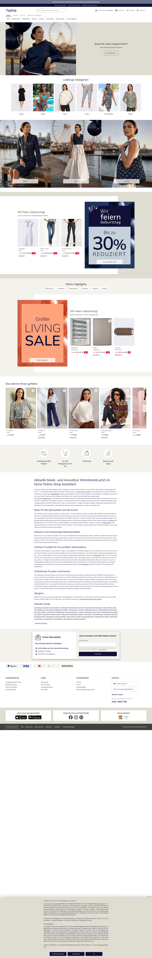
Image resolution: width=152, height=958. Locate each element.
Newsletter (44, 682)
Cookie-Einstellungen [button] (68, 727)
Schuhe (41, 19)
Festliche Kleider (60, 616)
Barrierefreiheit (39, 727)
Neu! (8, 19)
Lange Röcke (51, 612)
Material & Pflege (11, 687)
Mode (8, 15)
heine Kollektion (72, 19)
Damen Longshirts (80, 619)
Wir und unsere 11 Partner (51, 903)
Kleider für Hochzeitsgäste (85, 616)
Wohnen (15, 15)
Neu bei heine (45, 684)
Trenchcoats (64, 607)
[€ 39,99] (52, 408)
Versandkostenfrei (47, 687)
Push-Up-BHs (41, 612)
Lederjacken (50, 610)
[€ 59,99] (115, 408)
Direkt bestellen (11, 689)
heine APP (44, 689)
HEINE (43, 678)
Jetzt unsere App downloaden (28, 713)
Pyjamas (46, 607)
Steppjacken (73, 610)
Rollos (81, 614)
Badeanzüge (73, 607)
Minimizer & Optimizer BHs (51, 614)
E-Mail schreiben (120, 684)
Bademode (26, 19)
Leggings (81, 610)
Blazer (112, 520)
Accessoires (50, 19)
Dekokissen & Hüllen (61, 610)
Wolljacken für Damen (102, 616)
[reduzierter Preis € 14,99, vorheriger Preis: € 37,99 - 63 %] (80, 332)
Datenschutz (29, 727)
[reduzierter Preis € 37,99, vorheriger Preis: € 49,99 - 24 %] (28, 233)
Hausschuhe (90, 607)
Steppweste (50, 616)
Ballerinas (41, 610)
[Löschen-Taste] (65, 10)
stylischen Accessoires (83, 492)
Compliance (57, 727)
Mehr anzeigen (102, 649)
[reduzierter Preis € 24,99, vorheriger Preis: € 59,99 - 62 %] (102, 332)
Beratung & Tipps (11, 684)
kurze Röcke (88, 614)
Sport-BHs (38, 614)
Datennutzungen (99, 903)
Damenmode (16, 19)
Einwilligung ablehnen (58, 954)
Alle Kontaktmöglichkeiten (124, 689)
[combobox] (56, 10)
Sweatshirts (49, 619)
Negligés (107, 614)
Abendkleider (55, 494)
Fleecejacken (71, 616)
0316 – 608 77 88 (119, 701)
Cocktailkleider (106, 522)
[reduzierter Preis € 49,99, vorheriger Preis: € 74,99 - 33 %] (71, 233)
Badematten (73, 288)
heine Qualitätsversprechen (85, 689)
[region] (76, 928)
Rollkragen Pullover (91, 610)
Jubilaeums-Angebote (34, 15)
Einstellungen (76, 954)
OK (94, 954)
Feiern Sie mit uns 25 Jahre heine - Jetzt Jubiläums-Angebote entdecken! (76, 2)
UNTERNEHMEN (82, 678)
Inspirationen (60, 19)
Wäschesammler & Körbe (109, 612)
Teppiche (95, 288)
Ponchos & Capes (90, 612)
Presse (78, 684)
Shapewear (98, 607)
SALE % (22, 15)
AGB (22, 727)
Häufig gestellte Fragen (13, 682)
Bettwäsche (49, 288)
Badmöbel (97, 555)
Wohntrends (47, 498)
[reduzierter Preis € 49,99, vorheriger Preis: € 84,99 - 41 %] (49, 233)
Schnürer (81, 607)
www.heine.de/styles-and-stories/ (90, 599)
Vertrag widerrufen (12, 727)
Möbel (105, 288)
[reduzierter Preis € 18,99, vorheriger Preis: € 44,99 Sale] (124, 332)
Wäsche (34, 19)
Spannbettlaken (98, 614)
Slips (98, 612)
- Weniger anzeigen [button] (40, 623)
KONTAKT (115, 678)
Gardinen (85, 288)
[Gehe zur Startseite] (11, 10)
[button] (80, 233)
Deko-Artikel (107, 607)
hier (87, 913)
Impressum (48, 727)
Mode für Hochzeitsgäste (69, 614)
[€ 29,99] (21, 408)
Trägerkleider (58, 619)
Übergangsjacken (71, 612)
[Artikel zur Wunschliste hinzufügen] (35, 221)
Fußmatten (61, 288)
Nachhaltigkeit (81, 687)
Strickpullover (68, 619)
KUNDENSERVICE (12, 678)
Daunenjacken (54, 607)
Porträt (78, 682)
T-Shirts (80, 612)
